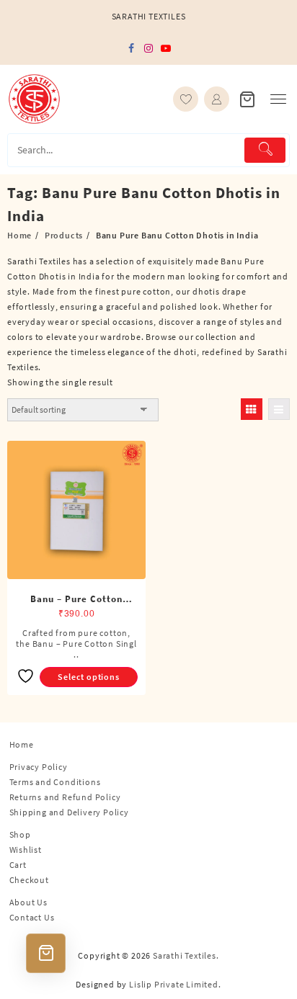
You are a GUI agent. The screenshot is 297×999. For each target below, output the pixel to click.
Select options (88, 676)
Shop (20, 834)
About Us (28, 902)
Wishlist (25, 849)
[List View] (279, 409)
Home (21, 744)
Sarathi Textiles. (186, 955)
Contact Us (32, 917)
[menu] (278, 99)
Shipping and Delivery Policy (69, 812)
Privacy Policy (38, 766)
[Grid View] (251, 409)
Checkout (29, 879)
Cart (18, 864)
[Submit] (264, 150)
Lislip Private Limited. (175, 984)
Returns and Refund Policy (65, 797)
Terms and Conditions (55, 781)
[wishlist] (185, 99)
